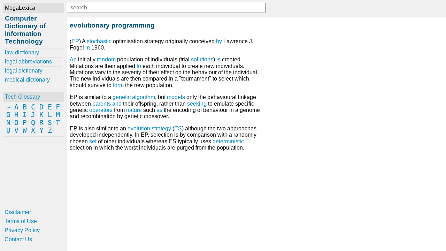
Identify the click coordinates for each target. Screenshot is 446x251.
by (219, 41)
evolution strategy (149, 128)
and (117, 104)
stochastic (99, 41)
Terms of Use (21, 221)
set (93, 141)
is (218, 59)
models (176, 97)
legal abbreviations (28, 61)
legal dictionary (24, 71)
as (159, 110)
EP (75, 41)
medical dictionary (27, 80)
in (87, 48)
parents (101, 104)
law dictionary (22, 52)
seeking (197, 104)
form (118, 85)
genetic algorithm (134, 97)
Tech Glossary (22, 97)
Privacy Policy (22, 230)
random (106, 59)
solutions (202, 59)
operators (101, 110)
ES (178, 128)
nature (134, 110)
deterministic (228, 141)
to (139, 66)
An (73, 59)
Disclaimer (18, 212)
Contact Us (18, 239)
